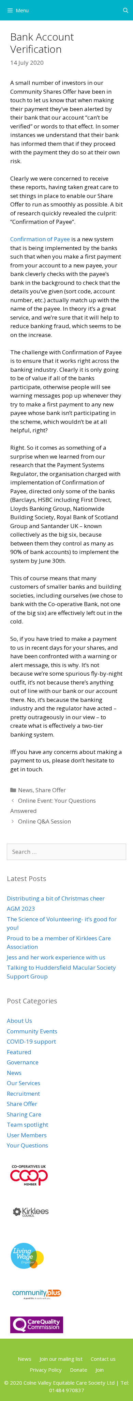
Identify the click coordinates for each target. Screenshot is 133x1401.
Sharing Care (24, 1114)
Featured (19, 1052)
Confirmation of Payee (40, 239)
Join (99, 1369)
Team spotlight (27, 1124)
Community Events (32, 1031)
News (25, 790)
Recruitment (23, 1093)
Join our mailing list (61, 1358)
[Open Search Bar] (125, 10)
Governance (23, 1062)
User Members (27, 1135)
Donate (78, 1369)
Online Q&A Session (44, 821)
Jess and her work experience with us (56, 957)
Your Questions (27, 1145)
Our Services (23, 1083)
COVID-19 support (31, 1041)
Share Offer (50, 790)
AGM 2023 (21, 908)
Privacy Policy (46, 1369)
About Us (19, 1021)
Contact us (103, 1358)
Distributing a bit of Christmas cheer (56, 898)
